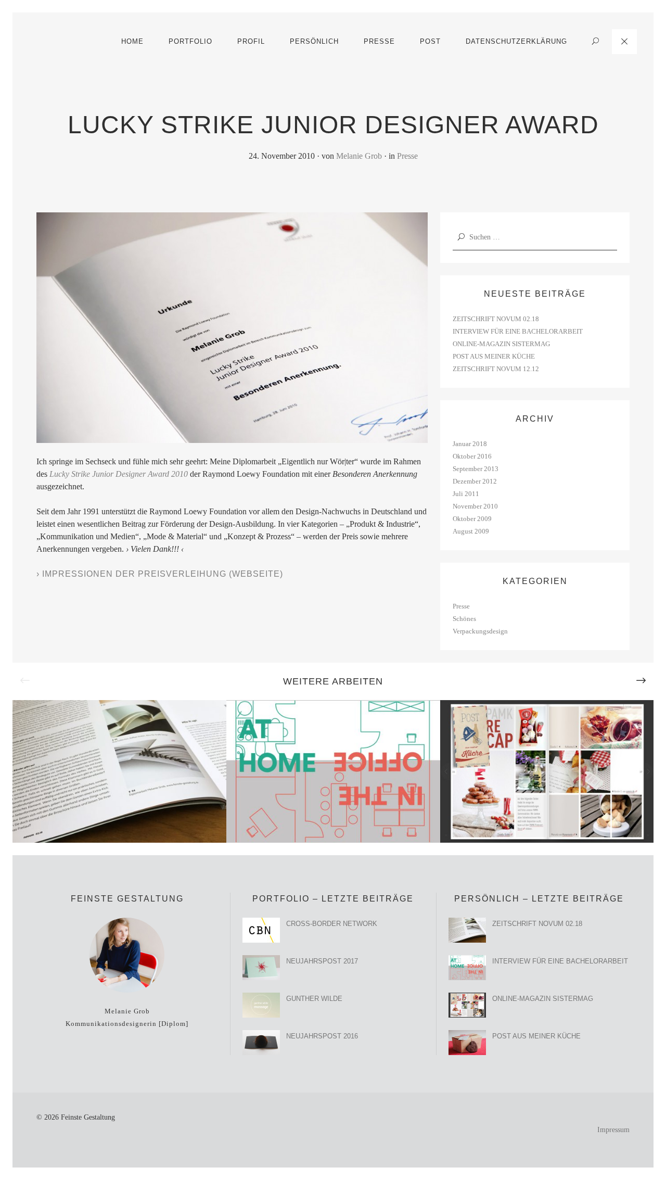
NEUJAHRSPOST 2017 (322, 961)
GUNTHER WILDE (314, 999)
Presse (407, 155)
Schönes (464, 619)
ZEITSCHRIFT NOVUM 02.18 (496, 319)
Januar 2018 (470, 444)
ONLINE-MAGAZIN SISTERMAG (501, 344)
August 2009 (471, 531)
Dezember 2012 (475, 481)
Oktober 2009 (472, 519)
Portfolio (190, 41)
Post (430, 41)
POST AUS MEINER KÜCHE (494, 356)
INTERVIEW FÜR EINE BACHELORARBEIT (518, 331)
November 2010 (475, 506)
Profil (251, 41)
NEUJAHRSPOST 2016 (322, 1036)
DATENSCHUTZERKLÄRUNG (516, 41)
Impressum (613, 1130)
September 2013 (475, 469)
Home (132, 41)
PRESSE (379, 41)
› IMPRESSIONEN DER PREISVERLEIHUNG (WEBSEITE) (159, 573)
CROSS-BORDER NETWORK (331, 924)
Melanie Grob (359, 155)
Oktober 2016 (472, 456)
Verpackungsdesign (480, 631)
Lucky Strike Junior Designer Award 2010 (118, 474)
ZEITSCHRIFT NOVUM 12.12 (496, 369)
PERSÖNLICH (314, 41)
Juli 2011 (466, 494)
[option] (119, 771)
